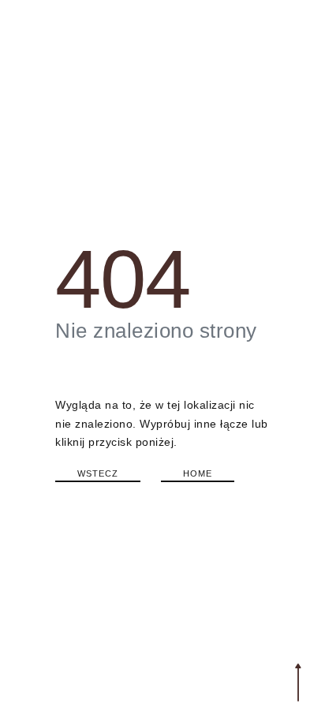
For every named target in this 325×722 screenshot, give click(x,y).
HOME (197, 473)
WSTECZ (97, 473)
